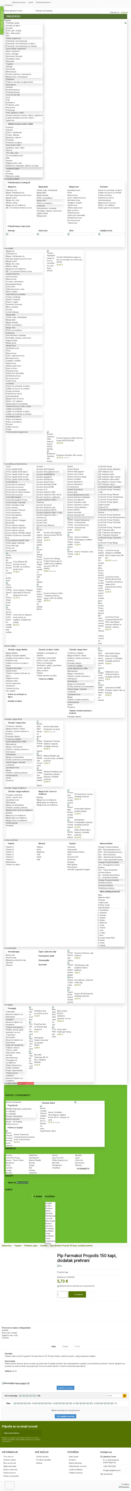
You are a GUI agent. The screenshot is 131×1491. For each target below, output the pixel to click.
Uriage (9, 1170)
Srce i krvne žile (13, 95)
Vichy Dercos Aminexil (15, 484)
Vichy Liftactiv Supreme (16, 528)
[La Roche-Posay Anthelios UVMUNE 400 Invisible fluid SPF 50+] (101, 555)
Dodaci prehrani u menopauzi (18, 74)
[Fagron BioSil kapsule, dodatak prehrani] (70, 996)
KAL (30, 1168)
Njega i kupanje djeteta (16, 655)
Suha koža (10, 286)
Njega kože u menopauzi (17, 77)
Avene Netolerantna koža (78, 495)
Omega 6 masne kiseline (108, 862)
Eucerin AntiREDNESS (46, 474)
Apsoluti (9, 962)
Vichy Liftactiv (12, 517)
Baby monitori (42, 670)
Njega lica (12, 187)
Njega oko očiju (12, 200)
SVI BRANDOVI (83, 1169)
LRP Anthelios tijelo (106, 474)
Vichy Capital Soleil (14, 469)
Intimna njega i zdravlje (77, 689)
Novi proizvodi (9, 1463)
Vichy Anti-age (12, 545)
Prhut (69, 193)
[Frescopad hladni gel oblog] (54, 1032)
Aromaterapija (13, 952)
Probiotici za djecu (14, 142)
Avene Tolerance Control (78, 505)
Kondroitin (71, 859)
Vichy (8, 466)
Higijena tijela (42, 213)
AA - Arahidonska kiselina (109, 875)
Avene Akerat (73, 469)
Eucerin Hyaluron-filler (46, 492)
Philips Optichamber (14, 1070)
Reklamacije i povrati (77, 1466)
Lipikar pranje (104, 505)
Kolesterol (10, 102)
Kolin (69, 854)
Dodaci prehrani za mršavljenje (81, 686)
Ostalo (9, 429)
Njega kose (74, 187)
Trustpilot (125, 1484)
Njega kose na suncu (107, 203)
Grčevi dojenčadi (13, 683)
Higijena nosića (12, 678)
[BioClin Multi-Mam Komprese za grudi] (39, 729)
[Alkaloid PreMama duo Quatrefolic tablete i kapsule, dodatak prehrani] (39, 776)
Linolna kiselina (104, 872)
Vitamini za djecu (13, 864)
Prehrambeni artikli (46, 956)
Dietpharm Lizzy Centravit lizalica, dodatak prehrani (112, 674)
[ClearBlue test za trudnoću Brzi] (31, 1013)
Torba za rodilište (46, 679)
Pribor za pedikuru (45, 198)
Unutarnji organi (12, 168)
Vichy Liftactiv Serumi (15, 530)
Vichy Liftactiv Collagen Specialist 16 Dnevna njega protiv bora (23, 592)
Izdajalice (10, 1075)
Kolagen (70, 862)
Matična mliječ (104, 897)
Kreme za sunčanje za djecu (110, 190)
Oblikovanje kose (74, 208)
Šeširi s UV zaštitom (106, 205)
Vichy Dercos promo (15, 487)
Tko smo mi (8, 1456)
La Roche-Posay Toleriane (109, 527)
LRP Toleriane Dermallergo (109, 532)
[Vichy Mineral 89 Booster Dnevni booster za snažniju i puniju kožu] (9, 566)
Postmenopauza (13, 92)
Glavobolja (10, 69)
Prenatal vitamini (74, 663)
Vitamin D (10, 854)
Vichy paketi (11, 550)
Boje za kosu (72, 210)
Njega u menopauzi (76, 673)
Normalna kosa (73, 200)
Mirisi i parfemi (12, 307)
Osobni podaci (42, 1456)
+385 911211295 (109, 1466)
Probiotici (10, 140)
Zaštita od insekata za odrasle (18, 414)
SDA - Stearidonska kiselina (110, 857)
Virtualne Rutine (48, 1103)
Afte (8, 158)
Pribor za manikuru (45, 203)
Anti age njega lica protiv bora (18, 195)
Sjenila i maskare (13, 299)
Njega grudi (42, 216)
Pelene (40, 673)
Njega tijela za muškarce (16, 818)
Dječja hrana (11, 671)
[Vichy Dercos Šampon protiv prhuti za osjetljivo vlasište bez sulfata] (9, 620)
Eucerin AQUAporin (45, 479)
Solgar (31, 1165)
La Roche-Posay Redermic (109, 515)
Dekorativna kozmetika (15, 294)
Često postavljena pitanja (50, 1240)
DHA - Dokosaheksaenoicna (110, 852)
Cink (38, 854)
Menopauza (11, 72)
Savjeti (31, 2)
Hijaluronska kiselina (75, 852)
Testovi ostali (11, 1050)
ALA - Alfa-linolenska (107, 855)
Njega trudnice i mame (77, 655)
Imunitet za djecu (13, 25)
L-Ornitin (101, 933)
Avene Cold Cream (75, 474)
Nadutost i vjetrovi (13, 137)
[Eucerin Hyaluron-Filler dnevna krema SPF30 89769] (51, 440)
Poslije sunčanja (105, 195)
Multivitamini (11, 862)
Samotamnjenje (104, 200)
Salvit (77, 1158)
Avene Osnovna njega (77, 477)
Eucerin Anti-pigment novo (48, 472)
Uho (8, 35)
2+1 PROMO (11, 1114)
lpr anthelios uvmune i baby (110, 482)
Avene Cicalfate (74, 479)
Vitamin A (10, 847)
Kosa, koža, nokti (13, 145)
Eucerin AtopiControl (45, 482)
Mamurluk (10, 61)
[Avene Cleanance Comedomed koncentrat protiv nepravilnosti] (70, 525)
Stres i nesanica (12, 51)
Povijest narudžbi (43, 1460)
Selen (39, 857)
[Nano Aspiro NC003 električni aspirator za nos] (54, 1016)
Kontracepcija (73, 702)
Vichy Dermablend (14, 515)
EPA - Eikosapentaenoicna (109, 850)
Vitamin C (10, 852)
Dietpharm (33, 1155)
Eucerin (40, 466)
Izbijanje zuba (12, 681)
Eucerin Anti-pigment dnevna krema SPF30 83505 (53, 535)
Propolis (101, 900)
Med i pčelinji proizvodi (110, 891)
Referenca (61, 1277)
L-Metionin (102, 923)
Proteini (101, 940)
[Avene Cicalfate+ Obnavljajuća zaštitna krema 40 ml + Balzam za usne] (43, 1117)
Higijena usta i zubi (14, 163)
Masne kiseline (106, 843)
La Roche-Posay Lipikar (108, 502)
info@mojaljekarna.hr (112, 1470)
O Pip (77, 1346)
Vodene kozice (12, 688)
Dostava (48, 1208)
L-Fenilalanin (103, 910)
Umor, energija (12, 54)
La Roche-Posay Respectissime (111, 517)
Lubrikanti (72, 692)
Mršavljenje (11, 85)
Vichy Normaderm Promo (16, 500)
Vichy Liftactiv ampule (15, 525)
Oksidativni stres (13, 59)
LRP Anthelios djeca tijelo (108, 479)
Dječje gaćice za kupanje (109, 208)
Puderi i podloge (13, 297)
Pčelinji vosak (104, 905)
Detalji (65, 1346)
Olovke (9, 309)
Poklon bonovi (12, 1124)
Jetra (8, 171)
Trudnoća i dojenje (75, 653)
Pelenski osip (11, 660)
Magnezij (40, 852)
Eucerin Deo (42, 522)
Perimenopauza (12, 90)
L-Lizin (100, 930)
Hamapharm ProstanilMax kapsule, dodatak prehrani (83, 822)
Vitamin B (10, 849)
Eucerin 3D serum (44, 505)
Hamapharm (34, 1158)
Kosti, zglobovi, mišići (15, 113)
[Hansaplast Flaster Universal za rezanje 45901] (31, 1042)
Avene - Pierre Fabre (15, 1160)
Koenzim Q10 (72, 857)
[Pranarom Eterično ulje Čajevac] (70, 955)
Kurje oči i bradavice (14, 1045)
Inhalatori (10, 1019)
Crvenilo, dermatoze (14, 281)
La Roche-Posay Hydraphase (110, 497)
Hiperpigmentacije (13, 284)
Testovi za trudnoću (14, 1027)
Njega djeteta (11, 653)
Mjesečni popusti (19, 2)
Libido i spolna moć (14, 797)
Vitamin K (10, 859)
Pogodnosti (12, 1105)
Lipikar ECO (103, 507)
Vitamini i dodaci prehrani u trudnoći (80, 712)
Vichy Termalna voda (15, 505)
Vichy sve (10, 548)
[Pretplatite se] (39, 1433)
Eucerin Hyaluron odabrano (48, 497)
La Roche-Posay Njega (108, 543)
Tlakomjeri (10, 1012)
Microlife (55, 1163)
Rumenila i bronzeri (14, 304)
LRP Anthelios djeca (106, 484)
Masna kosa (72, 195)
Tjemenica (10, 686)
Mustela (78, 1155)
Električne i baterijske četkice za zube (22, 166)
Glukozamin (72, 849)
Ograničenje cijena (48, 1131)
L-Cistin (101, 925)
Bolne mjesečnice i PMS (77, 668)
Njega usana (11, 198)
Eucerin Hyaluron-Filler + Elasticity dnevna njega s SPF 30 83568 (53, 595)
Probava (9, 127)
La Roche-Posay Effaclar (108, 494)
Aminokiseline (104, 907)
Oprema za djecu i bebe (49, 649)
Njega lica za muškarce (16, 205)
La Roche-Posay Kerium (108, 499)
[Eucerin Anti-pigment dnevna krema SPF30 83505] (39, 536)
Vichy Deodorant (13, 512)
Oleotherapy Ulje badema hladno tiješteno (81, 967)
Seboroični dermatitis (76, 215)
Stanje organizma (13, 38)
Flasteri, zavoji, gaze (14, 1030)
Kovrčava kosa (73, 220)
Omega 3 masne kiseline (108, 847)
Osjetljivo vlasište (74, 203)
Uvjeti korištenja (75, 1469)
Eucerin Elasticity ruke (46, 507)
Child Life (79, 1160)
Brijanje (9, 813)
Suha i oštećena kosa (76, 198)
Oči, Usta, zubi (12, 153)
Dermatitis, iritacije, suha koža (49, 211)
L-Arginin (102, 918)
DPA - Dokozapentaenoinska (110, 860)
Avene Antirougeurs (76, 471)
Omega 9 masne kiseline (108, 880)
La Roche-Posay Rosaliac (109, 520)
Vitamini (11, 843)
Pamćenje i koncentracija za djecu (20, 43)
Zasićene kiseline (105, 885)
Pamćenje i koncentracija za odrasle (21, 46)
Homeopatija (44, 960)
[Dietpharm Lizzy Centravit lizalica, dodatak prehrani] (101, 675)
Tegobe (9, 64)
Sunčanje (104, 187)
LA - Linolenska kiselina (108, 877)
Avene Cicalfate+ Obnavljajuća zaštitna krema (83, 539)
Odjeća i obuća (12, 1048)
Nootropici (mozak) (14, 56)
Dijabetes (10, 79)
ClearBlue (56, 1168)
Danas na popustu (13, 1102)
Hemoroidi (10, 107)
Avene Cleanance (75, 482)
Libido (70, 705)
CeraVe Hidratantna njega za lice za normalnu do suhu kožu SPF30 (69, 259)
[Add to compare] (90, 1294)
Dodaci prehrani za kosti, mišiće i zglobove (24, 115)
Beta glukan (72, 864)
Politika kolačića (76, 1473)
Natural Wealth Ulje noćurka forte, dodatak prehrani (53, 758)
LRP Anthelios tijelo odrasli (109, 477)
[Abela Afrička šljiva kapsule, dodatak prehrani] (70, 833)
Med (100, 895)
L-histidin (102, 945)
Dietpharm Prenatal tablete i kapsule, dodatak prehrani (52, 743)
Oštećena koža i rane (15, 289)
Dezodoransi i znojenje (46, 208)
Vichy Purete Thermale (16, 502)
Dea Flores (79, 1163)
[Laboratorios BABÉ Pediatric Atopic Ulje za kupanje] (101, 691)
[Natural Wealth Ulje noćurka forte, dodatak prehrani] (39, 759)
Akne (71, 230)
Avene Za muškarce (76, 500)
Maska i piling (11, 203)
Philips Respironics (14, 1065)
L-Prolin (101, 943)
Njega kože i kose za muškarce (19, 810)
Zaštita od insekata (14, 409)
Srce (8, 97)
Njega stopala (42, 195)
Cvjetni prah (103, 902)
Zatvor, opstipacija (14, 132)
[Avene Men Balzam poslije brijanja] (70, 811)
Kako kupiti (50, 1221)
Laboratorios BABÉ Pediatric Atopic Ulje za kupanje (115, 690)
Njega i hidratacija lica (15, 193)
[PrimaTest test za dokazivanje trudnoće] (31, 1028)
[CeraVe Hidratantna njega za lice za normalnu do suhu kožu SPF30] (51, 261)
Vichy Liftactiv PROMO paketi (18, 533)
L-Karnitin (102, 915)
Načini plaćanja (75, 1463)
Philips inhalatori (13, 1068)
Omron (55, 1155)
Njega (70, 697)
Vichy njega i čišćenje (15, 543)
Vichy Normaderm (13, 497)
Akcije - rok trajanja (14, 1122)
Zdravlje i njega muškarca (18, 791)
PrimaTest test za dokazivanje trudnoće (40, 1026)
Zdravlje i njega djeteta (17, 649)
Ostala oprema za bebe (47, 675)
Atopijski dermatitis (14, 668)
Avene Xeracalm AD (76, 515)
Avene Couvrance (75, 489)
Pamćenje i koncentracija (16, 41)
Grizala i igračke (43, 668)
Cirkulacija (10, 110)
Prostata (9, 174)
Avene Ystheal (73, 510)
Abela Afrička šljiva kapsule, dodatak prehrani (82, 832)
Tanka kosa (72, 223)
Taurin (100, 935)
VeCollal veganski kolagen (78, 869)
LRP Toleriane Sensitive (108, 535)
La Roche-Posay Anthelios (109, 469)
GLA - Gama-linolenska (107, 870)
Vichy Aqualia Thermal (15, 510)
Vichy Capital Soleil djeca (17, 472)
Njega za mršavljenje (76, 684)
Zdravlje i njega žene (78, 649)
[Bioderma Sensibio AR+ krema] (51, 456)
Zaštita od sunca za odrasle (109, 193)
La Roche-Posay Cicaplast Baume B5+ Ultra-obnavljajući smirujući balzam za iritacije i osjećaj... (114, 622)
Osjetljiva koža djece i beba (18, 658)
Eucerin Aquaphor (44, 477)
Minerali (42, 843)
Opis (53, 1346)
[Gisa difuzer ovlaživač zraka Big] (70, 982)
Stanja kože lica (12, 274)
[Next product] (128, 1245)
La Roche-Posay (105, 466)
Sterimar (78, 1165)
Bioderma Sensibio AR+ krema (69, 455)
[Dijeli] (58, 1304)
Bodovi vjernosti (10, 1469)
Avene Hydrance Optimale (79, 497)
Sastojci (72, 843)
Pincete (9, 424)
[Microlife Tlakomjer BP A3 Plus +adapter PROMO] (31, 1059)
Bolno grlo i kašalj (13, 30)
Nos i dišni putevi (13, 33)
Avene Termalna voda (77, 502)
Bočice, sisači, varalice (46, 660)
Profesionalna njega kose (17, 432)
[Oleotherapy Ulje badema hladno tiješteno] (70, 969)
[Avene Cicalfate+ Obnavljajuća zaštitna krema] (70, 541)
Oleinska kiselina (105, 883)
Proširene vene (12, 105)
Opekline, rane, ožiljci (15, 148)
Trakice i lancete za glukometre (19, 82)
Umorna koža (11, 276)
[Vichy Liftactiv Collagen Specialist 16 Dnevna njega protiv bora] (9, 594)
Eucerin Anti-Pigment (45, 469)
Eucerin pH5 (42, 520)
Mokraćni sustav (13, 176)
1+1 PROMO (11, 1111)
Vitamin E (10, 857)
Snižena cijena (9, 1460)
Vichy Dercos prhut (14, 495)
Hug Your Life (57, 1158)
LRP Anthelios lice (105, 472)
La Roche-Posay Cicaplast (109, 487)
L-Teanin (101, 928)
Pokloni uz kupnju (15, 1127)
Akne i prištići (11, 291)
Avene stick (72, 492)
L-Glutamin (102, 913)
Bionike (9, 1173)
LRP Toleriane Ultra (106, 530)
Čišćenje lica (11, 190)
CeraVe (9, 1168)
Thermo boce (12, 1073)
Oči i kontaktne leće (14, 155)
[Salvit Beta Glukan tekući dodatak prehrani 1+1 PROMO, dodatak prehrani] (101, 658)
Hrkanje (9, 87)
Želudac (9, 130)
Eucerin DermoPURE (45, 487)
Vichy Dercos (12, 482)
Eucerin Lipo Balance (45, 525)
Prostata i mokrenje (14, 795)
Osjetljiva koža (106, 230)
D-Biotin (101, 920)
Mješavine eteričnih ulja (16, 960)
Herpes (9, 160)
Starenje (11, 230)
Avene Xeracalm (74, 512)
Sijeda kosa (72, 205)
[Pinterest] (64, 1304)
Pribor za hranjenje (45, 663)
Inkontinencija (12, 1058)
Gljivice (9, 150)
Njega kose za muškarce (16, 820)
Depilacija (41, 206)
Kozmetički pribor (13, 416)
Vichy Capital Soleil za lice (17, 477)
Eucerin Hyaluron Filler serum (49, 495)
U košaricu (78, 1294)
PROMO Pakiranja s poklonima (18, 1109)
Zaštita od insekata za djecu (18, 411)
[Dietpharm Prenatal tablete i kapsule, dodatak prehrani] (39, 745)
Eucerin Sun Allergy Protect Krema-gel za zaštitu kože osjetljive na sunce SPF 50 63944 (53, 563)
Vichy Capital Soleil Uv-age (17, 474)
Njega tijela (43, 187)
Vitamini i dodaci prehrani (78, 699)
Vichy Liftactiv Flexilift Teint (17, 540)
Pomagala (12, 1008)
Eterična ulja (11, 957)
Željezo (40, 847)
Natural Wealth (35, 1160)
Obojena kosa (73, 213)
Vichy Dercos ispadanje (16, 490)
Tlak (8, 100)
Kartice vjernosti (12, 1119)
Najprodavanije (9, 1466)
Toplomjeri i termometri (46, 658)
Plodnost (71, 707)
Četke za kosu (12, 427)
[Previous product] (125, 1245)
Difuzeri (9, 965)
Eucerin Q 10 (42, 489)
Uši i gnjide (10, 691)
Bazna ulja (10, 955)
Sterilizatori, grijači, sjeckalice (49, 665)
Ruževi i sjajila (12, 302)
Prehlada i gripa (12, 23)
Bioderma (10, 1163)
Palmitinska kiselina (106, 888)
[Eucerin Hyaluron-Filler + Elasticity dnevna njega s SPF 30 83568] (39, 597)
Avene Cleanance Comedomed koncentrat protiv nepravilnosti (24, 1137)
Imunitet (9, 28)
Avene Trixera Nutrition (77, 507)
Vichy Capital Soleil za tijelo (17, 479)
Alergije (9, 66)
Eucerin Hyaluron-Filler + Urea (49, 512)
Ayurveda (43, 964)
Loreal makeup (12, 312)
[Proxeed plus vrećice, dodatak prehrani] (70, 796)
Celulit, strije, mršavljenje (47, 190)
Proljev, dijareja (12, 135)
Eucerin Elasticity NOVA (46, 510)
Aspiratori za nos (13, 1032)
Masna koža (11, 279)
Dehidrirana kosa (74, 218)
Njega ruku (41, 200)
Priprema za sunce (106, 198)
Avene (70, 466)
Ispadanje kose (73, 190)
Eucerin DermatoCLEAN (46, 484)
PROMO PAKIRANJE (14, 1116)
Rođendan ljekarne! (43, 2)
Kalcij (39, 849)
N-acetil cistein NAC (106, 938)
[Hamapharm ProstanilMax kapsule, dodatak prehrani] (70, 823)
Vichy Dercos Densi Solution (18, 492)
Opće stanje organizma (16, 49)
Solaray (32, 1170)
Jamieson (33, 1173)
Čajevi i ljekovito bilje (47, 952)
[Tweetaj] (61, 1304)
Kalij (38, 859)
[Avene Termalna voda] (70, 553)
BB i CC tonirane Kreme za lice (19, 208)
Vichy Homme (12, 507)
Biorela (32, 1163)
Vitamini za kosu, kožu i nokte (20, 124)
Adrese (39, 1463)
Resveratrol (72, 867)
